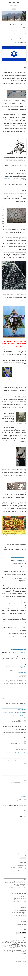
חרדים (19, 946)
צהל (16, 950)
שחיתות (6, 950)
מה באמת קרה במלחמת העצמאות (20, 902)
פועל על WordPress (18, 961)
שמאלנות (23, 951)
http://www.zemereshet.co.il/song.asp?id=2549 (16, 752)
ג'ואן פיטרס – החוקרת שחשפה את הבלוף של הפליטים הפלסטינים (14, 882)
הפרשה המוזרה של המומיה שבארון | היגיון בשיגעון (13, 712)
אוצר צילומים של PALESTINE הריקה (19, 885)
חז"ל (8, 681)
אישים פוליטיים (8, 942)
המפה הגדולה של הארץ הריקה (20, 888)
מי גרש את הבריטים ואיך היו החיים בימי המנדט (18, 867)
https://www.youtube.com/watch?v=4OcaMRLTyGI (16, 896)
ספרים (9, 948)
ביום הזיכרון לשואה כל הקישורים (20, 916)
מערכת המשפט (22, 949)
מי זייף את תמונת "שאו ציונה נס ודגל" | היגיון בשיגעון (12, 760)
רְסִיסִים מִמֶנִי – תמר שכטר (21, 924)
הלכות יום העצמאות (22, 666)
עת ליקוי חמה (13, 362)
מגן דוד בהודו (6, 178)
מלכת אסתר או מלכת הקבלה (20, 693)
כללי (7, 946)
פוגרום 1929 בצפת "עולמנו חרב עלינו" (19, 901)
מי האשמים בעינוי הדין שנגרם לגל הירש (19, 899)
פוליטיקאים (24, 950)
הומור (25, 945)
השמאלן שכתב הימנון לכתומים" (17, 557)
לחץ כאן (23, 652)
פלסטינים (20, 950)
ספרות (17, 948)
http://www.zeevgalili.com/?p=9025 (18, 642)
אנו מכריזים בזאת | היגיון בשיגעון (16, 777)
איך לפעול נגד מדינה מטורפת (21, 865)
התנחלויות (9, 945)
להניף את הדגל (20, 540)
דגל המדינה (6, 683)
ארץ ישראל (20, 681)
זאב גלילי (20, 680)
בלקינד (10, 683)
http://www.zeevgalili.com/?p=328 (19, 636)
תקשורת (23, 953)
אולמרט (13, 940)
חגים (25, 946)
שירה (4, 950)
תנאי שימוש (24, 961)
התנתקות (4, 945)
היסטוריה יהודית (15, 681)
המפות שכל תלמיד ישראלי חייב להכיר (19, 884)
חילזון (23, 684)
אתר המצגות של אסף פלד (19, 550)
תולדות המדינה (18, 683)
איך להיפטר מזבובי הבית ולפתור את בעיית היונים (17, 887)
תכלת (10, 684)
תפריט (14, 8)
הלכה (11, 681)
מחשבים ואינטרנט (23, 947)
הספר (12, 945)
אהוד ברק (17, 940)
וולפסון (25, 684)
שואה (10, 950)
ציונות (23, 683)
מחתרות (18, 947)
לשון (5, 946)
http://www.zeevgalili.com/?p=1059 (19, 33)
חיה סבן (19, 720)
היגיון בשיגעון (14, 2)
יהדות (6, 681)
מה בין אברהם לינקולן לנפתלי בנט (20, 898)
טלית (20, 684)
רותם (20, 763)
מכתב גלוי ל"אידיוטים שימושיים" (20, 870)
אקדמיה (20, 943)
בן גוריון (5, 943)
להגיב (25, 737)
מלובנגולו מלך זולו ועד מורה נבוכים (20, 868)
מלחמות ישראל (13, 947)
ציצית (12, 684)
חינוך (21, 946)
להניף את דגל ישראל (20, 30)
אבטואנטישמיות (23, 940)
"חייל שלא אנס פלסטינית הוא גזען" (20, 881)
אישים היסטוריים (20, 942)
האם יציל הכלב (23, 560)
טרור (16, 946)
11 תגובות (24, 27)
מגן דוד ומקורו (16, 684)
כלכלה (10, 946)
